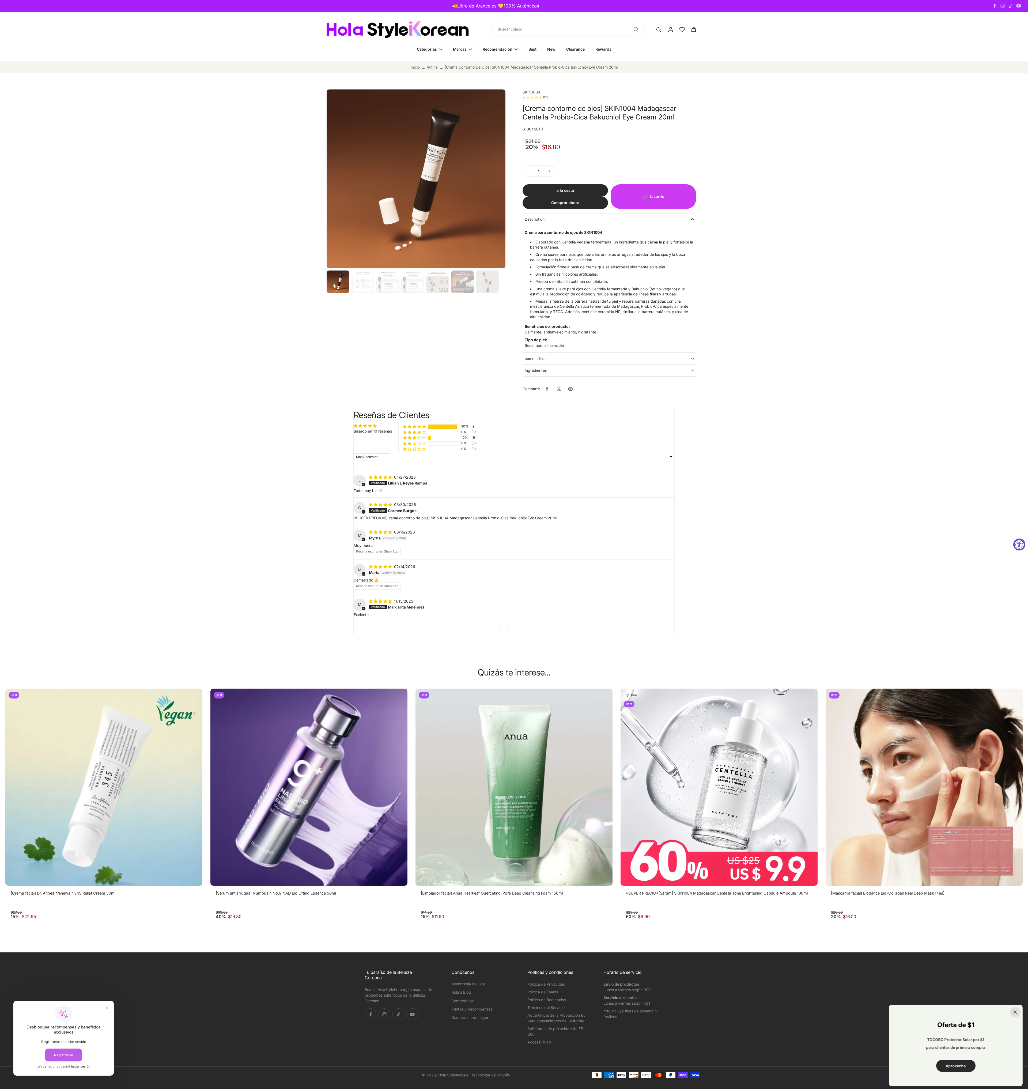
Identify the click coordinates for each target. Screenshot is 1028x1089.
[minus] (528, 171)
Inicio (415, 67)
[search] (658, 29)
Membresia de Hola (468, 984)
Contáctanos (462, 1000)
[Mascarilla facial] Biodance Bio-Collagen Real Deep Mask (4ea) (887, 893)
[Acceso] (670, 29)
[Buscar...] (636, 29)
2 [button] (508, 627)
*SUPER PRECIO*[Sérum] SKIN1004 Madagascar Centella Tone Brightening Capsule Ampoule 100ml (717, 893)
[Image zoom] (416, 178)
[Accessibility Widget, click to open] (1019, 545)
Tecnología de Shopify (490, 1075)
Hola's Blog (461, 992)
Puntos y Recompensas (471, 1009)
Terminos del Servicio (546, 1007)
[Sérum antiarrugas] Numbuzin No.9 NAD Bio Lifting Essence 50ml (276, 893)
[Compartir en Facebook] (547, 389)
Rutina (432, 67)
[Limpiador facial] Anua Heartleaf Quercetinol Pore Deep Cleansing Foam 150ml (492, 893)
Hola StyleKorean (453, 1075)
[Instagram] (1003, 6)
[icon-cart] (693, 29)
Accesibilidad (539, 1042)
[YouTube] (1019, 6)
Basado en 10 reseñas (373, 431)
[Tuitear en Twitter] (559, 389)
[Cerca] (1015, 1012)
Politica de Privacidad (546, 984)
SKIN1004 (531, 92)
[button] (565, 190)
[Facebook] (995, 6)
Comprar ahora (565, 202)
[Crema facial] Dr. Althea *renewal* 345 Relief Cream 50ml (63, 893)
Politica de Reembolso (546, 999)
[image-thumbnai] (338, 282)
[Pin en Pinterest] (570, 389)
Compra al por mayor (469, 1017)
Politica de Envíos (542, 992)
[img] (381, 477)
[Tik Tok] (1011, 6)
